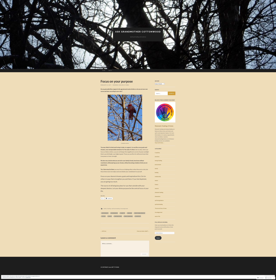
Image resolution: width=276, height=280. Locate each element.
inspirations (118, 216)
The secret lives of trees (161, 208)
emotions (157, 156)
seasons (157, 188)
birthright (105, 213)
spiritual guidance (159, 200)
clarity (122, 213)
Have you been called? (143, 231)
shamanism (157, 196)
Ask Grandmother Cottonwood (138, 31)
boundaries (114, 213)
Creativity (157, 152)
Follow (158, 238)
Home (103, 70)
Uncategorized (124, 208)
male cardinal (128, 216)
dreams (130, 213)
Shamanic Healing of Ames (121, 85)
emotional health (140, 213)
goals (109, 216)
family (105, 208)
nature (156, 180)
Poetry (156, 184)
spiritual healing (115, 208)
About (110, 70)
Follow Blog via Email (161, 222)
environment (158, 164)
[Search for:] (165, 93)
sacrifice (138, 216)
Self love (103, 231)
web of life (157, 216)
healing (109, 208)
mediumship (158, 176)
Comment (144, 254)
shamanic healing (159, 192)
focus (103, 216)
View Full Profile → (159, 142)
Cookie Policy (28, 277)
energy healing (158, 160)
